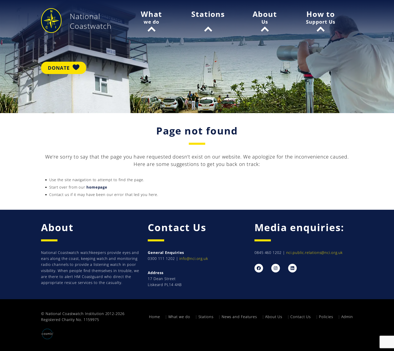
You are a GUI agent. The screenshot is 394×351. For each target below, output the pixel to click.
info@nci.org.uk (193, 258)
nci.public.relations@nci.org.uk (314, 252)
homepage (96, 187)
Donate (59, 67)
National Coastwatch (91, 21)
